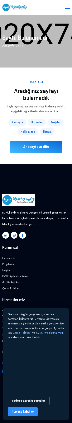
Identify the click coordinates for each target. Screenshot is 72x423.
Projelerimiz (9, 264)
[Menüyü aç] (67, 7)
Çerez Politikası (10, 288)
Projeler (55, 122)
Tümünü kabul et (23, 411)
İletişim (47, 132)
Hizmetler (37, 122)
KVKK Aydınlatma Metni (15, 276)
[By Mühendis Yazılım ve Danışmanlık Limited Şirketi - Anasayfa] (14, 7)
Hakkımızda (28, 132)
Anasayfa (8, 46)
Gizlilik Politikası (11, 282)
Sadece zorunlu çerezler (28, 401)
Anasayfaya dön (36, 146)
